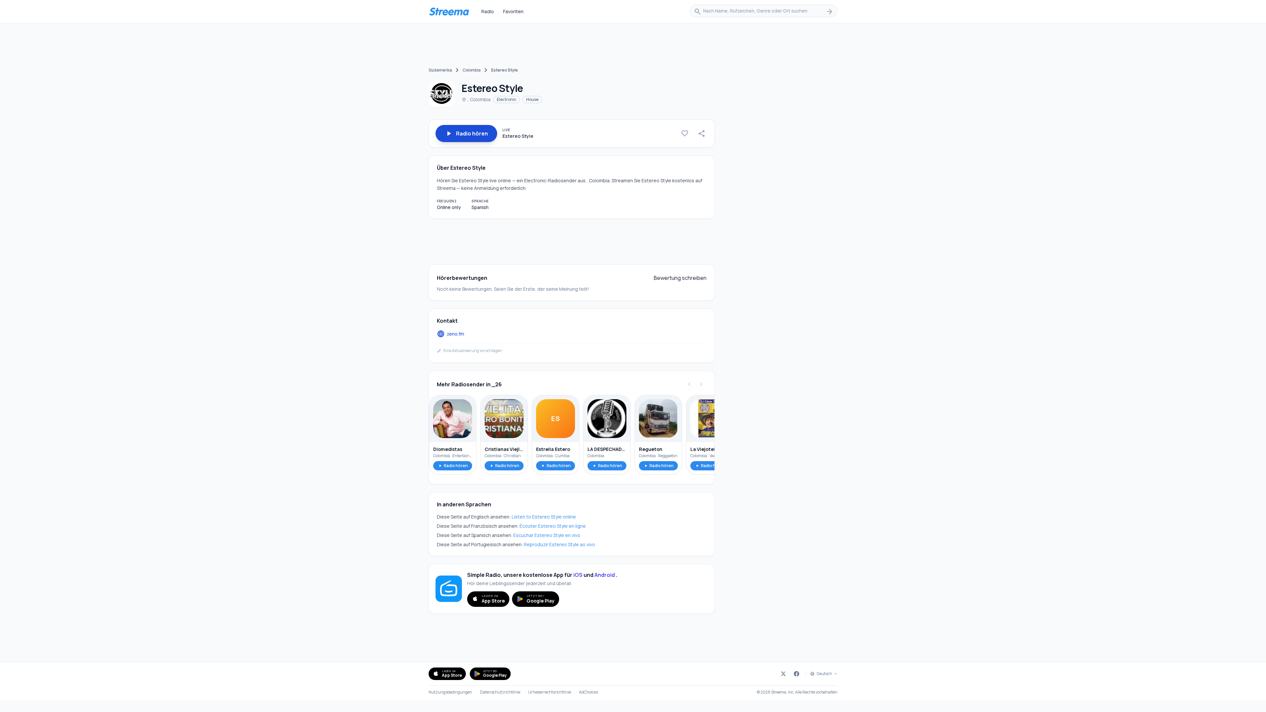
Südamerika (440, 70)
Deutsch (824, 673)
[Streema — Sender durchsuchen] (449, 11)
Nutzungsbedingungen (450, 692)
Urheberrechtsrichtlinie (549, 692)
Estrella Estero (553, 449)
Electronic (506, 99)
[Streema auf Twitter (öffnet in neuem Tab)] (783, 673)
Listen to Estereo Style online (544, 517)
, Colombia (476, 99)
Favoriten (513, 11)
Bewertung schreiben (680, 278)
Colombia (472, 70)
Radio (487, 11)
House (532, 99)
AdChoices (588, 692)
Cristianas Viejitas (504, 449)
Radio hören (453, 465)
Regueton (650, 449)
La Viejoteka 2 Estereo (709, 449)
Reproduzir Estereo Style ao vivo (559, 544)
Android (604, 574)
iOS (578, 574)
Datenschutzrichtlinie (500, 692)
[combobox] (763, 11)
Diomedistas (447, 449)
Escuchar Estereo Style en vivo (546, 535)
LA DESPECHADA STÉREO (607, 449)
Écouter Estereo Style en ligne (553, 526)
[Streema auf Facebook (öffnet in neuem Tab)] (796, 673)
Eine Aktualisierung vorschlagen (469, 350)
